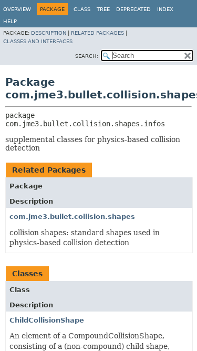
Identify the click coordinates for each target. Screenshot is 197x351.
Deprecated (133, 9)
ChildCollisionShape (46, 320)
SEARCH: (86, 56)
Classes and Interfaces (37, 41)
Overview (17, 9)
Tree (103, 9)
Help (10, 21)
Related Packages (97, 33)
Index (165, 9)
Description (48, 33)
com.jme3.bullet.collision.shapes (72, 216)
